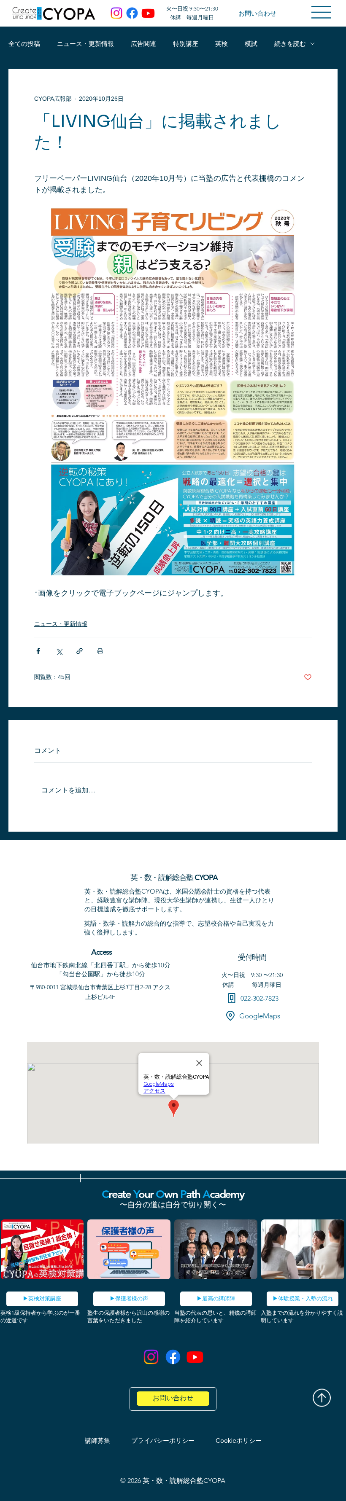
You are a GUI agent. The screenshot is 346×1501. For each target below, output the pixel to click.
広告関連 (143, 44)
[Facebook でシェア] (38, 651)
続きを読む (290, 44)
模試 (251, 44)
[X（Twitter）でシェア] (59, 651)
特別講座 (185, 44)
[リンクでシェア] (80, 651)
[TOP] (321, 1389)
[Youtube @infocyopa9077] (195, 1357)
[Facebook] (132, 13)
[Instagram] (116, 13)
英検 (221, 44)
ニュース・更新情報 (85, 44)
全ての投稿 (24, 44)
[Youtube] (148, 13)
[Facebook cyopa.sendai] (173, 1357)
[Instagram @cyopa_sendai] (151, 1357)
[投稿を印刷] (100, 651)
